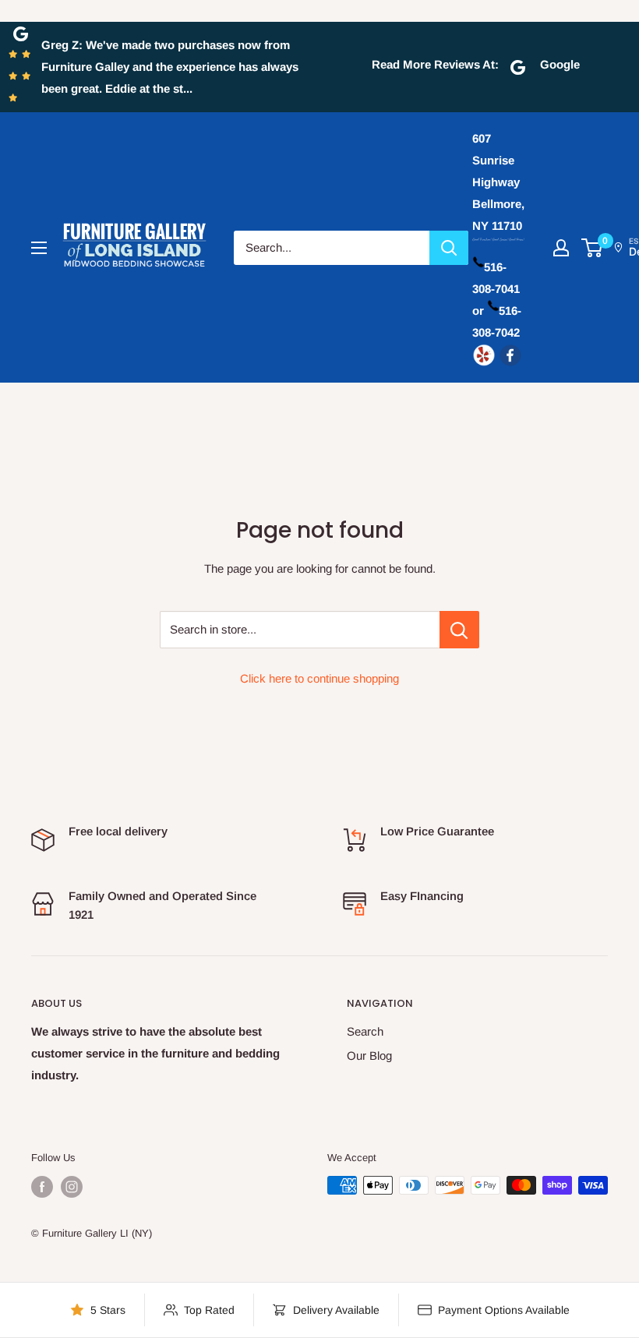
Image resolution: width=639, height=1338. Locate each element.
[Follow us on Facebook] (42, 1187)
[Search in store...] (459, 629)
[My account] (561, 247)
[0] (592, 247)
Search (365, 1031)
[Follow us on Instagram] (72, 1187)
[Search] (448, 248)
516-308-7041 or (496, 288)
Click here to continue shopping (319, 678)
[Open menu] (39, 248)
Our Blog (369, 1055)
